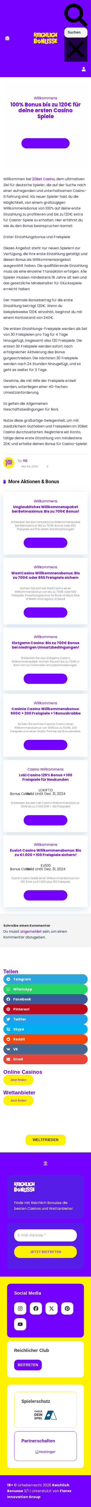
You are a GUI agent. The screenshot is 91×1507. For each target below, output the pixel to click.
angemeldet (31, 931)
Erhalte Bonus (43, 143)
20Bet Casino (43, 179)
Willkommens (45, 98)
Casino (33, 769)
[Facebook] (36, 1308)
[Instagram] (20, 1308)
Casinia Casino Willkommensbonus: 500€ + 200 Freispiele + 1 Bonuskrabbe (46, 711)
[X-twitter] (52, 1308)
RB (25, 460)
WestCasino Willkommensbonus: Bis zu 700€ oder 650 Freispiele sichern (45, 575)
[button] (7, 38)
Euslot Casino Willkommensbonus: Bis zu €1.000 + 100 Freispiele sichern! (45, 852)
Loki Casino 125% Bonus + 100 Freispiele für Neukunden (45, 777)
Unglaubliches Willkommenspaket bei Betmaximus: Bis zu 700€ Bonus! (45, 509)
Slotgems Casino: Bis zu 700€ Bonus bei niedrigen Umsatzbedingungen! (45, 645)
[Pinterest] (67, 1308)
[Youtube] (20, 1324)
